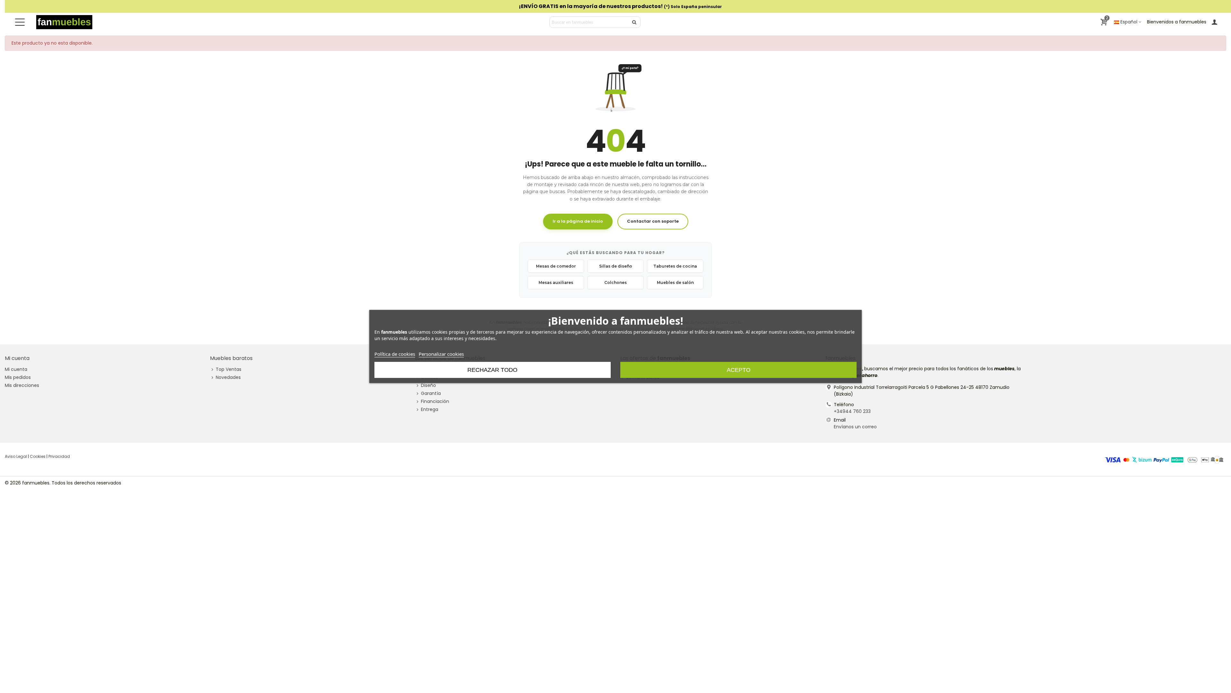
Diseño (428, 385)
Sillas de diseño (615, 266)
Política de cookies (394, 354)
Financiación (435, 401)
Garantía (431, 393)
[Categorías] (20, 22)
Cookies (38, 456)
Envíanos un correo (855, 427)
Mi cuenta (16, 369)
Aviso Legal (16, 456)
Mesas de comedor (556, 266)
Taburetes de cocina (675, 266)
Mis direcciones (22, 385)
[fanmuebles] (64, 22)
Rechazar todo (492, 370)
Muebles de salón (675, 282)
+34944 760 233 (852, 411)
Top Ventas (228, 369)
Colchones (615, 282)
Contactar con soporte (653, 221)
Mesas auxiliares (556, 282)
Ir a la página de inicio (578, 221)
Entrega (429, 409)
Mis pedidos (18, 377)
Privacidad (59, 456)
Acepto (738, 370)
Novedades (228, 377)
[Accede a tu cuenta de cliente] (1214, 22)
